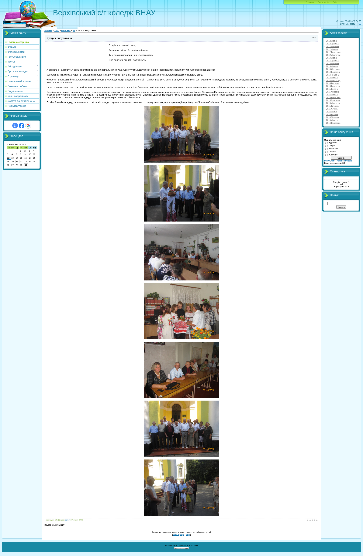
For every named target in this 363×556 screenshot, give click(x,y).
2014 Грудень (332, 83)
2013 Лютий (331, 58)
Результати (329, 161)
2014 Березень (333, 72)
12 (8, 158)
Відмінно (333, 142)
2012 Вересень (333, 52)
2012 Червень (332, 46)
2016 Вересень (333, 123)
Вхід (335, 2)
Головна (310, 2)
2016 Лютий (331, 111)
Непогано (333, 148)
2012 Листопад (333, 55)
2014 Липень (332, 77)
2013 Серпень (333, 69)
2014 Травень (332, 75)
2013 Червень (332, 63)
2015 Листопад (333, 103)
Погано (332, 152)
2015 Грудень (332, 106)
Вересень (66, 30)
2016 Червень (332, 117)
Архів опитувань (344, 161)
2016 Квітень (332, 114)
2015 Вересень (333, 97)
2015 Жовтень (333, 100)
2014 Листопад (333, 80)
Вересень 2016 (16, 144)
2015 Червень (332, 92)
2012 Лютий (331, 41)
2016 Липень (332, 120)
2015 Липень (332, 94)
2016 (56, 30)
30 (26, 165)
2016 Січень (332, 109)
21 (17, 161)
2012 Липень (332, 49)
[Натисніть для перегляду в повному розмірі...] (181, 162)
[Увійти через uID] (15, 125)
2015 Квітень (332, 89)
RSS (359, 24)
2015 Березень (333, 86)
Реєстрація (323, 2)
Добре (332, 145)
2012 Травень (332, 43)
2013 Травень (332, 60)
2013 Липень (332, 66)
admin (67, 520)
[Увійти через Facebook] (21, 125)
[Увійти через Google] (28, 126)
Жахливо (333, 155)
